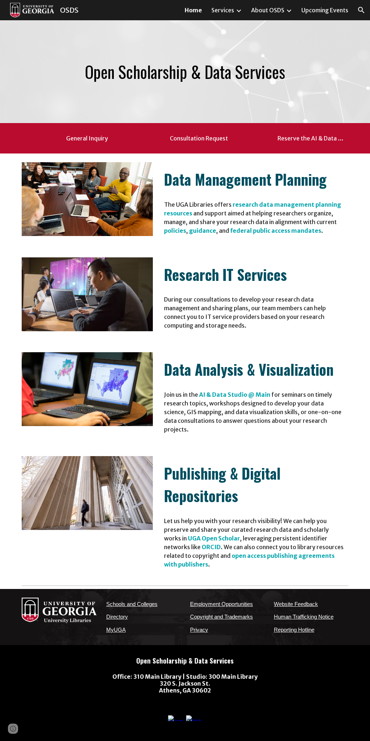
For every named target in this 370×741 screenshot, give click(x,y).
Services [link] (222, 10)
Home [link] (193, 10)
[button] (361, 10)
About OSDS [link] (267, 10)
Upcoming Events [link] (324, 10)
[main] (185, 72)
